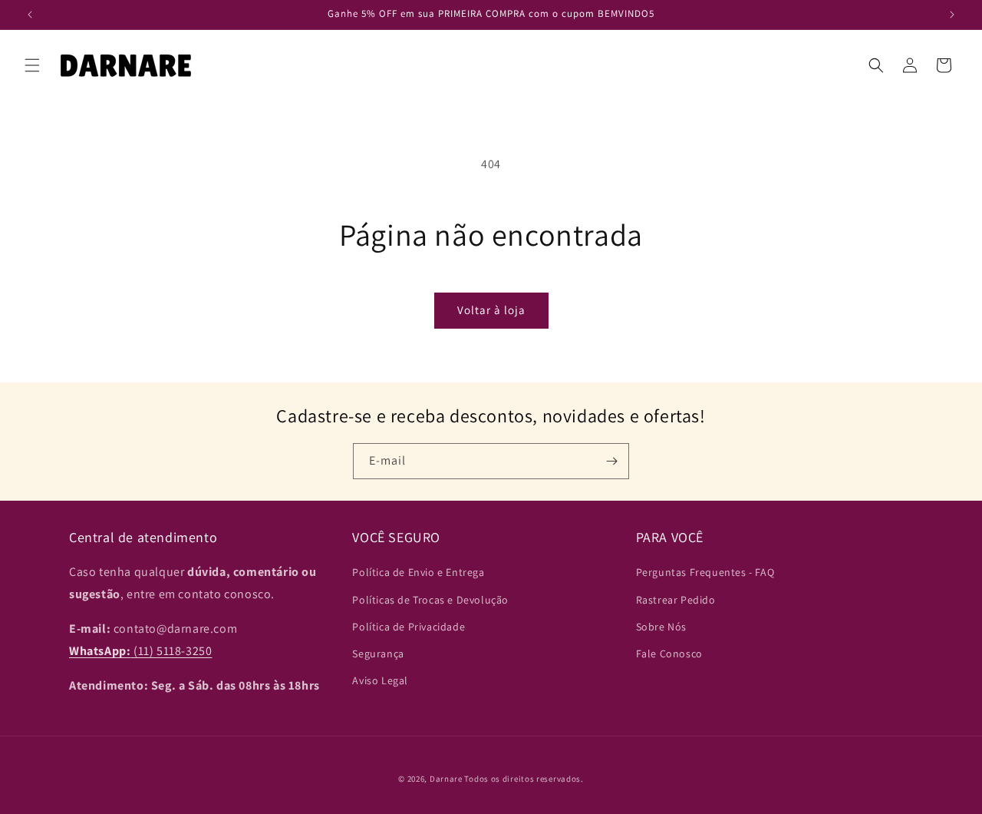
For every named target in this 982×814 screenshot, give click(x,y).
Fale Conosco (669, 653)
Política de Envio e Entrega (418, 573)
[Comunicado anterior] (30, 14)
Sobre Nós (661, 627)
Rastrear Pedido (676, 600)
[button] (32, 65)
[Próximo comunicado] (952, 14)
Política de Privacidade (408, 627)
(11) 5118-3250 (140, 651)
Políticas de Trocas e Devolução (430, 600)
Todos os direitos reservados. (523, 778)
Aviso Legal (380, 680)
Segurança (378, 653)
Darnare (446, 778)
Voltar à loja (491, 310)
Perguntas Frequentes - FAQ (705, 573)
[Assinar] (611, 461)
